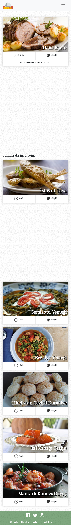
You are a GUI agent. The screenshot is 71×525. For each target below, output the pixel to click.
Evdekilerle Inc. (52, 522)
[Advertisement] (35, 104)
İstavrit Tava (53, 190)
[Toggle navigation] (63, 5)
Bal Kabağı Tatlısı (48, 448)
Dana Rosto (55, 47)
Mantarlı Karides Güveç (42, 493)
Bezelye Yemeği (51, 357)
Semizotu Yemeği (49, 312)
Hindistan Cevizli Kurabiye (39, 403)
